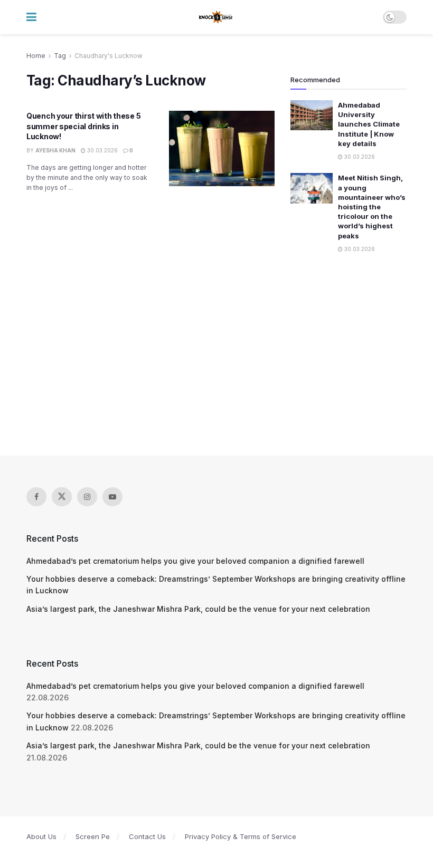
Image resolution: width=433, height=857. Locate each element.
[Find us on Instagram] (87, 496)
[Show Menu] (31, 17)
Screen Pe (93, 836)
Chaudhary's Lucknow (108, 56)
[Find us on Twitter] (62, 496)
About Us (41, 836)
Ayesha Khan (55, 150)
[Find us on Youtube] (112, 496)
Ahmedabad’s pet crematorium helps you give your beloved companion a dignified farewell (195, 560)
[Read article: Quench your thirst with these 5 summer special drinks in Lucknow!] (222, 148)
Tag (60, 56)
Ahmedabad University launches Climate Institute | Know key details (369, 124)
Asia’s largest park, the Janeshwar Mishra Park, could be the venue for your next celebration (198, 608)
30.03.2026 (102, 150)
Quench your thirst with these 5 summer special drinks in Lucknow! (83, 126)
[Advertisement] (216, 355)
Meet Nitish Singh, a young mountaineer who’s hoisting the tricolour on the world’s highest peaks (372, 206)
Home (35, 56)
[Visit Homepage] (216, 17)
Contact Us (147, 836)
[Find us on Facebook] (36, 496)
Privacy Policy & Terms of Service (240, 836)
